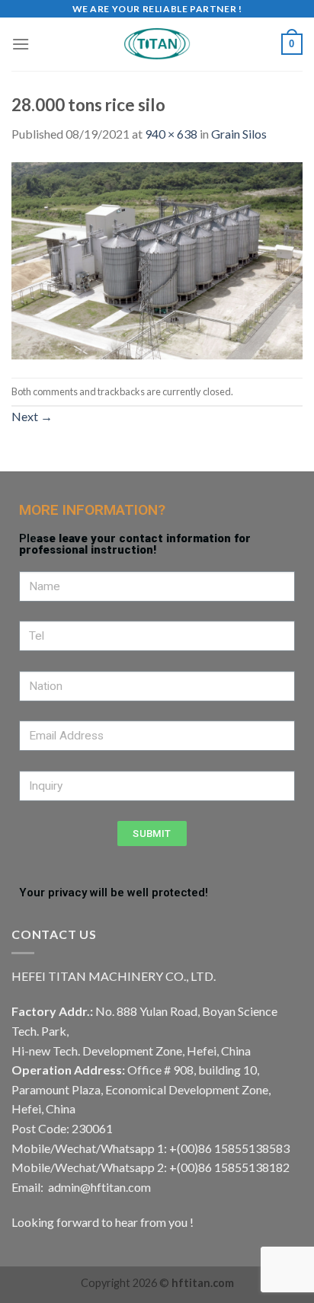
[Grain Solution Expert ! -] (157, 44)
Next (32, 416)
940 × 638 (171, 133)
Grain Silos (239, 133)
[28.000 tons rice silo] (157, 259)
